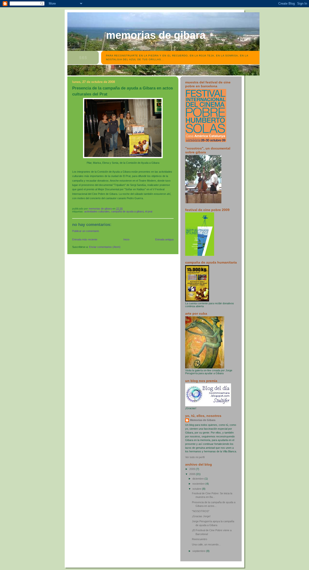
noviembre (198, 483)
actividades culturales (97, 211)
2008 (192, 474)
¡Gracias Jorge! (201, 516)
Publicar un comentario (85, 231)
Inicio (126, 239)
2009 (192, 469)
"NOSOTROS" (200, 511)
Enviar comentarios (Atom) (104, 246)
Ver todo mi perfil (194, 457)
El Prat (148, 211)
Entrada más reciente (84, 239)
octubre (197, 488)
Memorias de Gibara (202, 420)
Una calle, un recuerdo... (206, 544)
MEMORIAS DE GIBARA (155, 35)
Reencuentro (199, 539)
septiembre (199, 551)
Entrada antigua (164, 239)
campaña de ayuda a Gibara (127, 211)
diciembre (198, 478)
